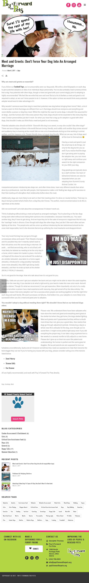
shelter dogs (30, 520)
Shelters (39, 520)
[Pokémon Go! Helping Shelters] (6, 477)
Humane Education (8, 452)
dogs (3, 384)
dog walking (70, 507)
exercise (5, 511)
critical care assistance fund (49, 507)
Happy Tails (6, 449)
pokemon (77, 516)
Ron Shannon (10, 368)
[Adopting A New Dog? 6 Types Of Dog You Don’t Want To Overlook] (6, 486)
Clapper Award (23, 507)
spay (46, 520)
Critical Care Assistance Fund (12, 439)
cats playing (12, 507)
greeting (34, 511)
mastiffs (67, 511)
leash (60, 511)
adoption (5, 503)
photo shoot (59, 516)
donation (79, 507)
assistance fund (23, 503)
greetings (7, 384)
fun (12, 511)
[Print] (7, 75)
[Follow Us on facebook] (27, 558)
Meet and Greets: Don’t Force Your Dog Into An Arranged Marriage (33, 464)
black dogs (67, 503)
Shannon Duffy (10, 363)
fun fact (26, 511)
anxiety (13, 503)
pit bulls (69, 516)
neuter (31, 516)
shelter (21, 520)
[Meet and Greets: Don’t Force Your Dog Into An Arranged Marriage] (44, 36)
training (53, 520)
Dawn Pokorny (10, 358)
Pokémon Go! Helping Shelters (22, 473)
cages (83, 503)
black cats (57, 503)
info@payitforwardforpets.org (60, 562)
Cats (3, 436)
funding (18, 511)
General (4, 446)
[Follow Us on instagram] (32, 558)
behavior (33, 503)
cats (4, 507)
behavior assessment (45, 503)
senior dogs (12, 520)
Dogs (18, 70)
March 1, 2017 (11, 70)
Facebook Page (19, 86)
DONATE (36, 548)
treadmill (61, 520)
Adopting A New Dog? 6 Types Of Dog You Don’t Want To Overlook (32, 483)
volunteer (70, 520)
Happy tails (52, 511)
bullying (75, 503)
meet (12, 384)
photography (49, 516)
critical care (34, 507)
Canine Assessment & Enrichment (14, 433)
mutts (17, 516)
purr (4, 520)
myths (24, 516)
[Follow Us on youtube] (37, 558)
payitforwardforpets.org (58, 565)
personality (39, 516)
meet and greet (7, 516)
